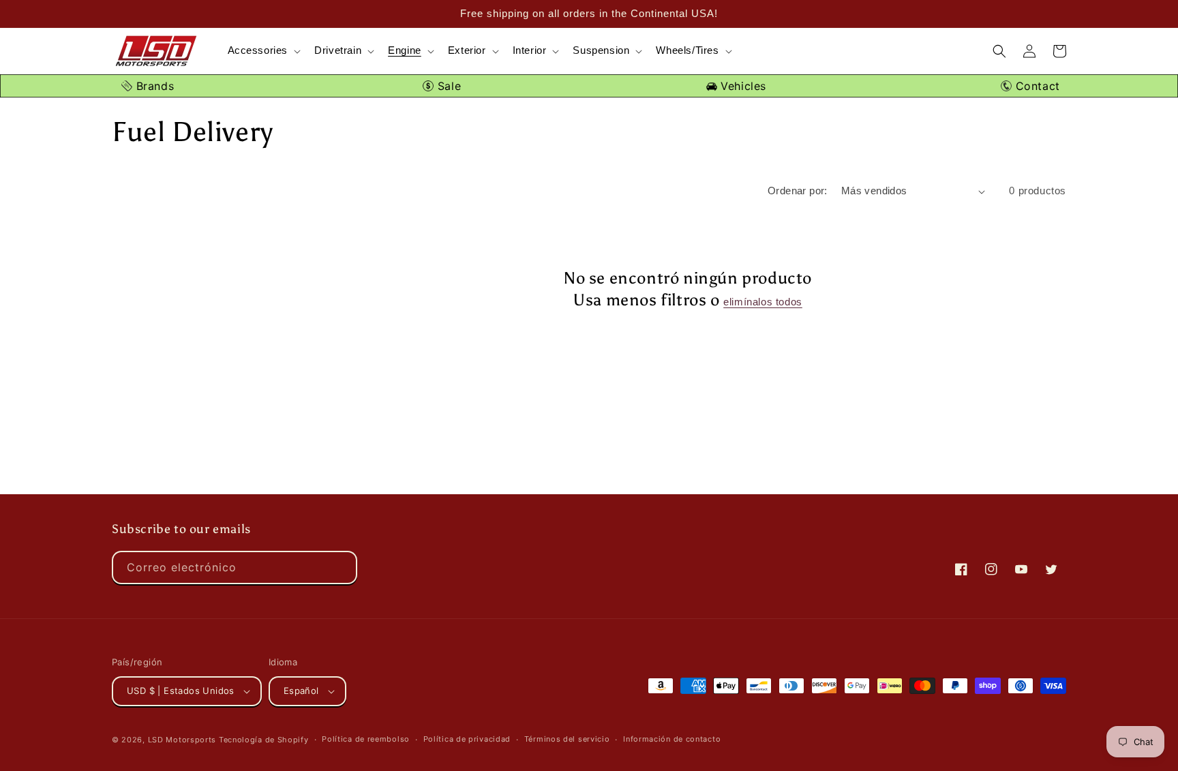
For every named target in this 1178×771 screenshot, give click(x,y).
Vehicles (741, 86)
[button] (263, 50)
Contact (1036, 86)
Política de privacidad (467, 739)
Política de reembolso (366, 739)
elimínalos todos (762, 301)
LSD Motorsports (182, 739)
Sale (447, 86)
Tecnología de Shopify (264, 739)
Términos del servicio (567, 739)
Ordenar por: (798, 190)
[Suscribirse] (341, 567)
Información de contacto (672, 739)
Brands (153, 86)
